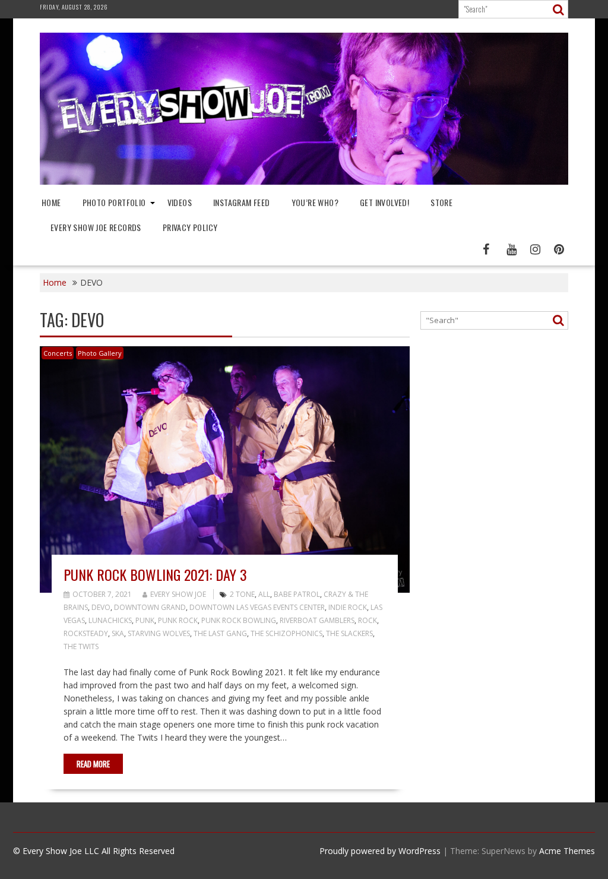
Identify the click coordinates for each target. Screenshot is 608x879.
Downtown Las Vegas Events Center (257, 607)
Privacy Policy (190, 227)
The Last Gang (220, 633)
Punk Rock (178, 620)
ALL (264, 594)
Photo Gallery (100, 353)
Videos (179, 202)
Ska (118, 633)
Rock (367, 620)
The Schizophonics (286, 633)
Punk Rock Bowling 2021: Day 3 (155, 574)
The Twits (81, 646)
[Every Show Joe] (304, 181)
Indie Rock (347, 607)
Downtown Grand (150, 607)
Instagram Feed (241, 202)
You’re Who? (315, 202)
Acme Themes (567, 850)
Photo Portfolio (114, 202)
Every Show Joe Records (95, 227)
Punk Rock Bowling (238, 620)
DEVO (100, 607)
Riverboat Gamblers (317, 620)
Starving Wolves (159, 633)
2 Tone (242, 594)
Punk (144, 620)
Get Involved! (384, 202)
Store (441, 202)
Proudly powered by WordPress (380, 850)
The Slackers (349, 633)
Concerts (57, 353)
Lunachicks (110, 620)
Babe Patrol (297, 594)
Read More (93, 764)
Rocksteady (86, 633)
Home (51, 202)
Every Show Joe (178, 594)
